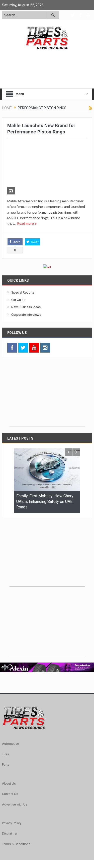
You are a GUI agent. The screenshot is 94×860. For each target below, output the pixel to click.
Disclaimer (9, 793)
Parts (5, 724)
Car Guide (18, 260)
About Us (9, 743)
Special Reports (22, 252)
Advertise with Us (14, 764)
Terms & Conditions (16, 804)
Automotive (10, 703)
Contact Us (10, 754)
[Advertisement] (47, 354)
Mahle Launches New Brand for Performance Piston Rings (41, 129)
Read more (26, 183)
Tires (5, 714)
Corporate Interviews (26, 274)
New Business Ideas (26, 267)
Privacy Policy (11, 783)
